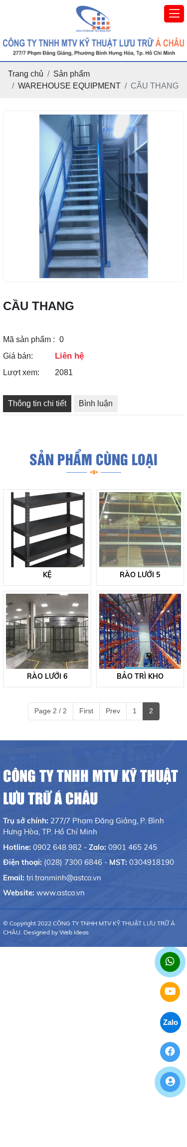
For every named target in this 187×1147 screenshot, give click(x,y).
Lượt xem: (21, 372)
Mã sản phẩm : (29, 339)
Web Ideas (74, 932)
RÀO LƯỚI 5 (140, 574)
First (86, 711)
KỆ (47, 574)
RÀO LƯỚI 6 (47, 676)
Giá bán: (18, 356)
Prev (113, 711)
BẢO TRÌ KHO (140, 676)
